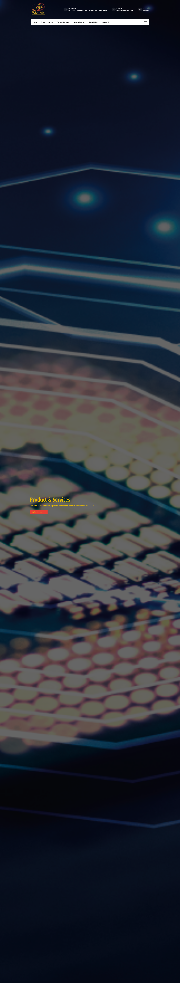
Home (35, 22)
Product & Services (47, 22)
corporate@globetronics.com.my (125, 10)
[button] (145, 22)
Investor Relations (79, 22)
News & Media (93, 22)
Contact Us (105, 22)
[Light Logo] (38, 9)
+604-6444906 (146, 10)
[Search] (138, 22)
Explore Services (37, 512)
